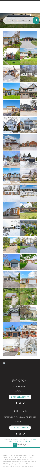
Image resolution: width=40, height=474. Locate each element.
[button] (20, 397)
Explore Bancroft (20, 397)
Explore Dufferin (20, 428)
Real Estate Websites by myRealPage (20, 441)
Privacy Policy (33, 439)
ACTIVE (27, 15)
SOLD (35, 15)
